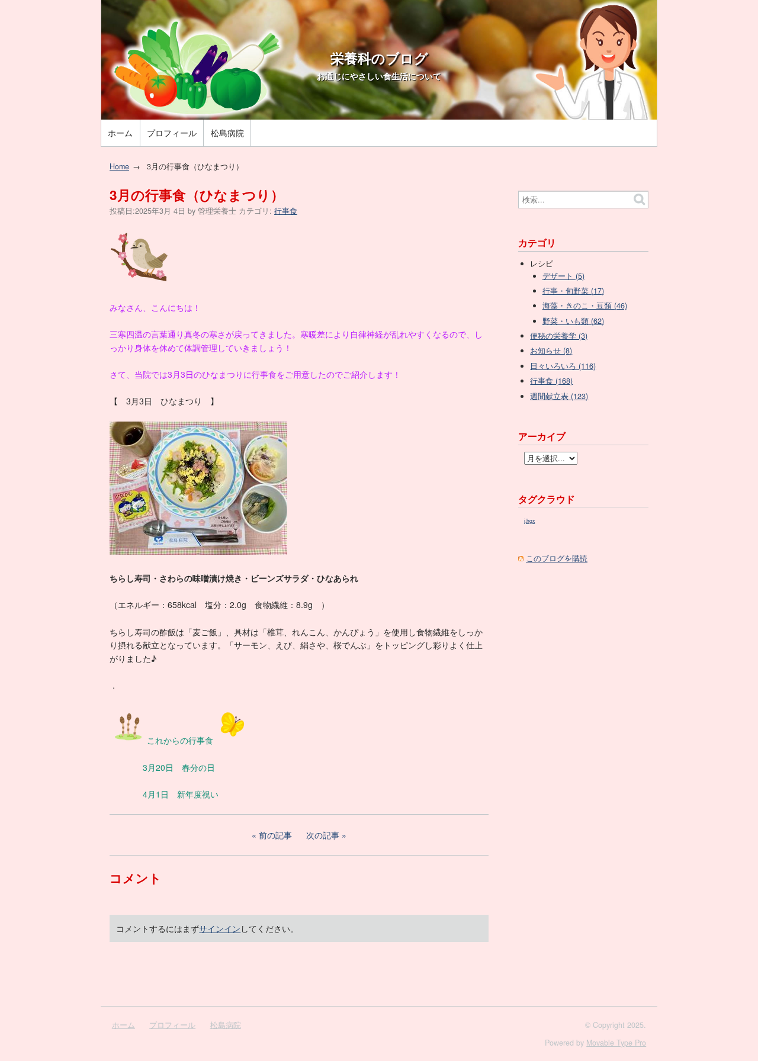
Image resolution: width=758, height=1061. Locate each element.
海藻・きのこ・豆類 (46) (584, 305)
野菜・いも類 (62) (573, 321)
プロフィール (172, 133)
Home (119, 166)
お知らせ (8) (551, 350)
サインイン (219, 928)
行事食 (285, 210)
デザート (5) (563, 276)
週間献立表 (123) (559, 396)
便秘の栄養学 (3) (558, 335)
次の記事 (322, 835)
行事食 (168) (551, 380)
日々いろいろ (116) (563, 366)
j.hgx (529, 521)
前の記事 (275, 835)
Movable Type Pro (616, 1042)
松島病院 (227, 133)
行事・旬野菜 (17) (573, 290)
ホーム (120, 133)
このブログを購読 (556, 558)
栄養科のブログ (379, 58)
